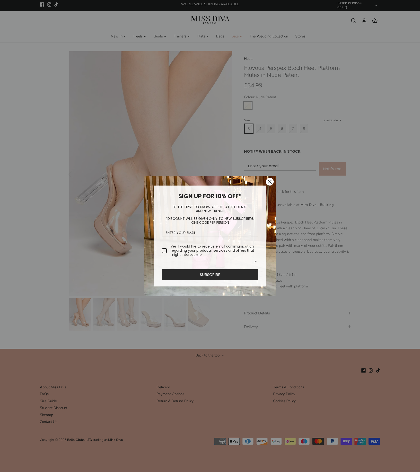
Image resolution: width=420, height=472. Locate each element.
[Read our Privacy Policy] (255, 262)
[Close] (270, 181)
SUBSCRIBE (210, 274)
